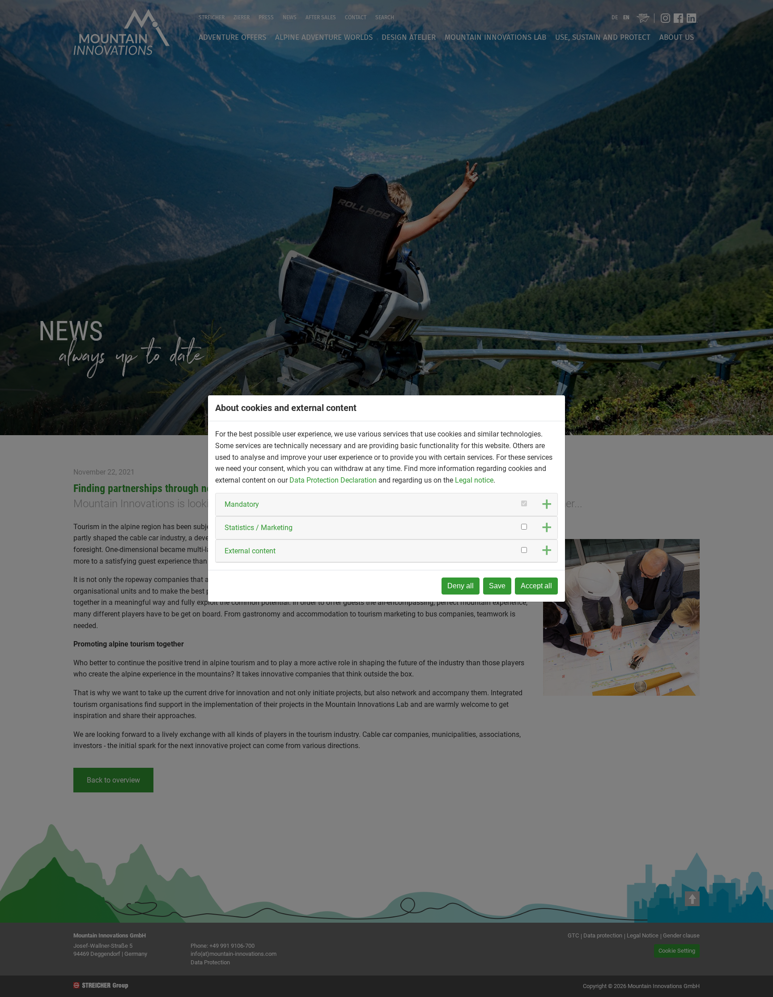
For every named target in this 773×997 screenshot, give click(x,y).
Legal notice (474, 480)
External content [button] (250, 551)
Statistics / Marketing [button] (259, 527)
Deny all (460, 586)
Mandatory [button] (242, 504)
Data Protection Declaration (333, 480)
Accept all (536, 586)
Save (497, 586)
